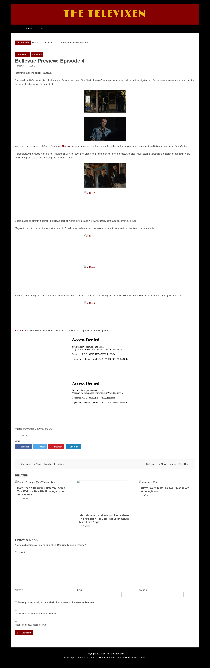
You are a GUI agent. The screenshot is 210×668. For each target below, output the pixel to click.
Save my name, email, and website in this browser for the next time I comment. (56, 602)
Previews (37, 54)
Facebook (24, 446)
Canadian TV (22, 54)
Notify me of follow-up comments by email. (36, 613)
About (29, 28)
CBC (28, 436)
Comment (20, 552)
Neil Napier (63, 146)
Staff (41, 28)
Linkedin (73, 446)
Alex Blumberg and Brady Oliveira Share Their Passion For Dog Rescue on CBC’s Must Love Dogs (104, 519)
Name (19, 590)
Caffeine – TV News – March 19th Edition (167, 463)
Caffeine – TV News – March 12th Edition (42, 463)
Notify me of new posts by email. (31, 625)
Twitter (41, 446)
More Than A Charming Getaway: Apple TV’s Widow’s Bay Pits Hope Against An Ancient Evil (41, 491)
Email (80, 590)
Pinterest (57, 446)
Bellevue (21, 436)
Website (143, 590)
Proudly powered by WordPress (80, 657)
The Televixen (105, 14)
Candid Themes (137, 657)
